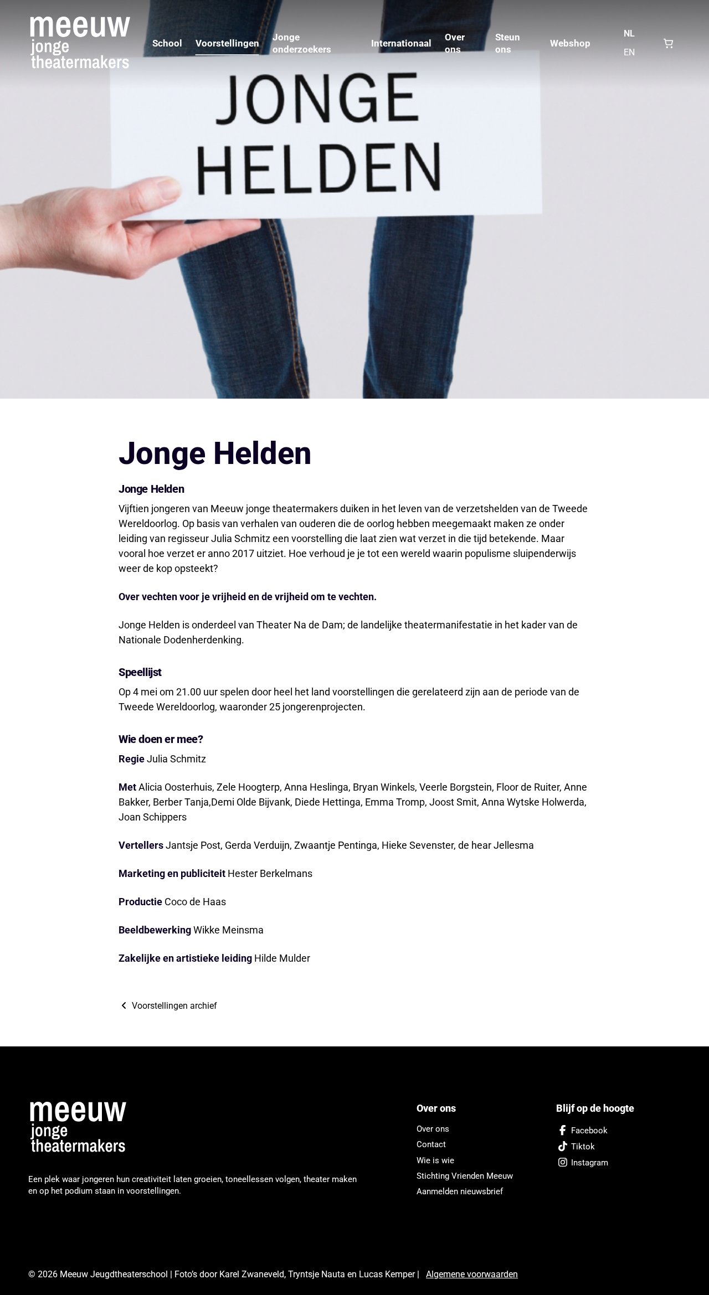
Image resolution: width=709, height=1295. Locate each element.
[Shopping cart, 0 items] (668, 43)
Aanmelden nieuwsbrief (460, 1191)
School (167, 43)
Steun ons (507, 43)
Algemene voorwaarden (472, 1274)
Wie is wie (435, 1160)
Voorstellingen (227, 43)
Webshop (570, 43)
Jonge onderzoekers (302, 43)
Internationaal (401, 43)
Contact (431, 1144)
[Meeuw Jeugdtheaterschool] (83, 1127)
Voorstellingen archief (173, 1005)
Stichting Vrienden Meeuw (465, 1176)
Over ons (455, 43)
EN (629, 52)
